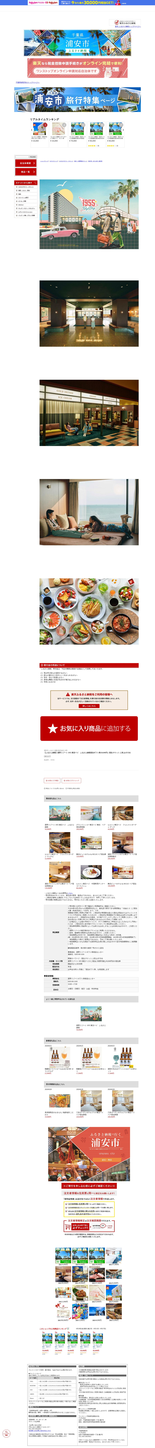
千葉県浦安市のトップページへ (27, 82)
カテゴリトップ (54, 161)
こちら (70, 893)
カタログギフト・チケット (26, 187)
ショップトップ (44, 161)
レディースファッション (25, 212)
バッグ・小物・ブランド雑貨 (26, 215)
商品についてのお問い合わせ (55, 788)
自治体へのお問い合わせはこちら (40, 1430)
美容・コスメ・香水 (24, 190)
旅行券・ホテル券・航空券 (95, 161)
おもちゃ (21, 204)
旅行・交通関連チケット (80, 161)
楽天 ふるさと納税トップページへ (128, 26)
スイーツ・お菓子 (23, 197)
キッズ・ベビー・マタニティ (26, 208)
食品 (19, 194)
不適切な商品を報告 (73, 788)
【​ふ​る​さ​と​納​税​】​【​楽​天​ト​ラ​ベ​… (46, 1346)
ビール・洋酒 (22, 201)
